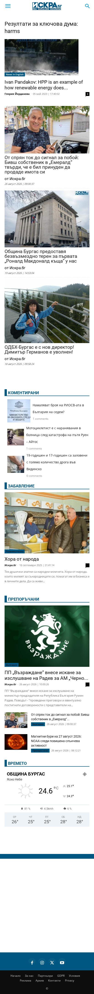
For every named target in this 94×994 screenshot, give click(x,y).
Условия (74, 976)
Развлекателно (14, 551)
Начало (15, 976)
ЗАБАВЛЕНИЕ (21, 486)
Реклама (25, 980)
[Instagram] (42, 962)
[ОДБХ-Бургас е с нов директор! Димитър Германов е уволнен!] (47, 312)
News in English (15, 74)
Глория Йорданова (17, 93)
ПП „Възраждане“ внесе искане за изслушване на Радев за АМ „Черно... (46, 675)
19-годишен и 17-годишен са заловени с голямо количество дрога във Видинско (56, 462)
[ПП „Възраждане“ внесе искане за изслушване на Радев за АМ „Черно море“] (47, 636)
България (11, 664)
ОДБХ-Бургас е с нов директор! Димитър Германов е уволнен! (39, 349)
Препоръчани (40, 750)
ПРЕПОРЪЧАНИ (23, 599)
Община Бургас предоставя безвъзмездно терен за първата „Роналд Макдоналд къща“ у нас (41, 256)
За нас (29, 976)
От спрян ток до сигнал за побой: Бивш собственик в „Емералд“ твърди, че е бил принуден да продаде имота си (42, 164)
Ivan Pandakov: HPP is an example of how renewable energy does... (44, 84)
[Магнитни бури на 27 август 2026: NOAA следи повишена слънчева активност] (16, 742)
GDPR (61, 976)
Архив (40, 980)
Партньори (45, 976)
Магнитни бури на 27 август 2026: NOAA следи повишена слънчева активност (56, 741)
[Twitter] (52, 962)
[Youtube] (62, 962)
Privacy (69, 980)
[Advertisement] (47, 905)
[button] (7, 6)
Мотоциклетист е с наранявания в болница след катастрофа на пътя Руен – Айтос (57, 435)
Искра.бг (10, 565)
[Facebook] (32, 962)
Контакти (54, 980)
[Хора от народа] (47, 523)
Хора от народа (22, 559)
